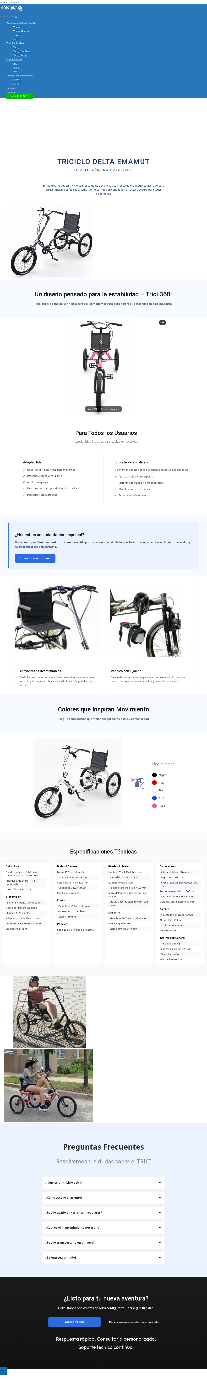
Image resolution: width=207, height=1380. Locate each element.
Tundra (16, 67)
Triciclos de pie (14, 59)
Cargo (16, 39)
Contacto (11, 92)
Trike (15, 71)
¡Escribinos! (19, 96)
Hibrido (17, 83)
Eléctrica (17, 35)
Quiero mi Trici (74, 1322)
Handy (16, 47)
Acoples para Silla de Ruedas (21, 23)
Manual (17, 27)
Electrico (17, 79)
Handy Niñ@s (20, 55)
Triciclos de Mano (15, 43)
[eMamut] (12, 12)
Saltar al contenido (9, 2)
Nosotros (11, 88)
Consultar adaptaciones (35, 558)
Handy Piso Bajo (21, 51)
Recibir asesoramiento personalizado (134, 1322)
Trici (15, 63)
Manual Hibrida (21, 31)
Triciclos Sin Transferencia (19, 75)
